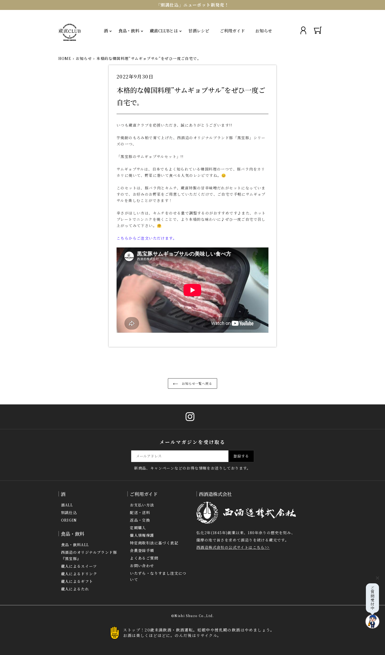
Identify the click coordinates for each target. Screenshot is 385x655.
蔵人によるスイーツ (79, 566)
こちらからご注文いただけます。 (147, 238)
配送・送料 (140, 512)
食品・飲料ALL (75, 544)
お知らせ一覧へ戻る (196, 383)
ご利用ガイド (232, 31)
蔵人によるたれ (75, 588)
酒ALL (67, 504)
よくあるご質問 (144, 558)
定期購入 (138, 527)
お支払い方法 (142, 504)
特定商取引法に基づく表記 (154, 542)
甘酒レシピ (198, 31)
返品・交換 (140, 520)
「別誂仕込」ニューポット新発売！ (192, 5)
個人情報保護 (142, 535)
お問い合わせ (142, 565)
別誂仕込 (69, 512)
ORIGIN (69, 520)
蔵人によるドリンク (79, 573)
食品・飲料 (128, 31)
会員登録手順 (142, 550)
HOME (65, 58)
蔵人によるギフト (77, 581)
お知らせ (263, 31)
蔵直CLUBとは (164, 31)
